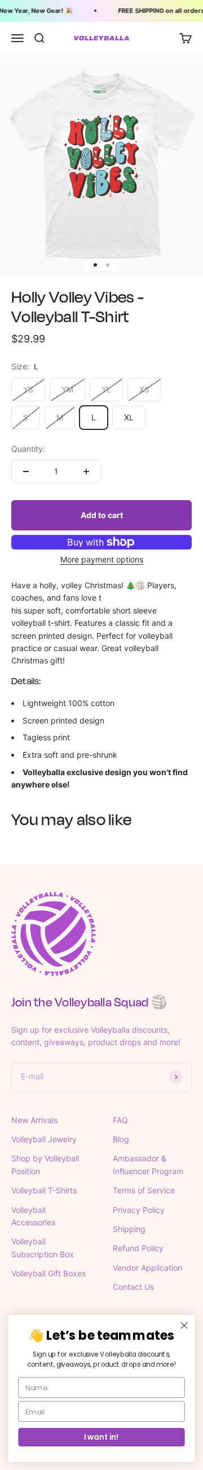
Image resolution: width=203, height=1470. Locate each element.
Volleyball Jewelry (44, 1139)
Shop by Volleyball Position (45, 1164)
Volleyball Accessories (33, 1216)
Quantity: (28, 449)
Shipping (129, 1229)
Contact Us (133, 1287)
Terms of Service (144, 1190)
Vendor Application (147, 1267)
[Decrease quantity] (26, 471)
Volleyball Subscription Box (42, 1247)
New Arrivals (34, 1120)
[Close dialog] (184, 1325)
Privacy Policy (139, 1210)
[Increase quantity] (86, 471)
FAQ (120, 1120)
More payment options (101, 559)
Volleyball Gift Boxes (48, 1273)
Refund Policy (138, 1248)
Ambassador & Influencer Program (148, 1164)
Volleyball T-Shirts (44, 1190)
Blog (121, 1139)
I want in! (101, 1437)
